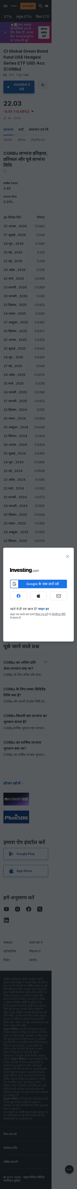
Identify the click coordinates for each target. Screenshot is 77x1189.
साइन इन (43, 609)
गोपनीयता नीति (58, 614)
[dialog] (38, 595)
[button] (47, 6)
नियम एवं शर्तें (42, 614)
